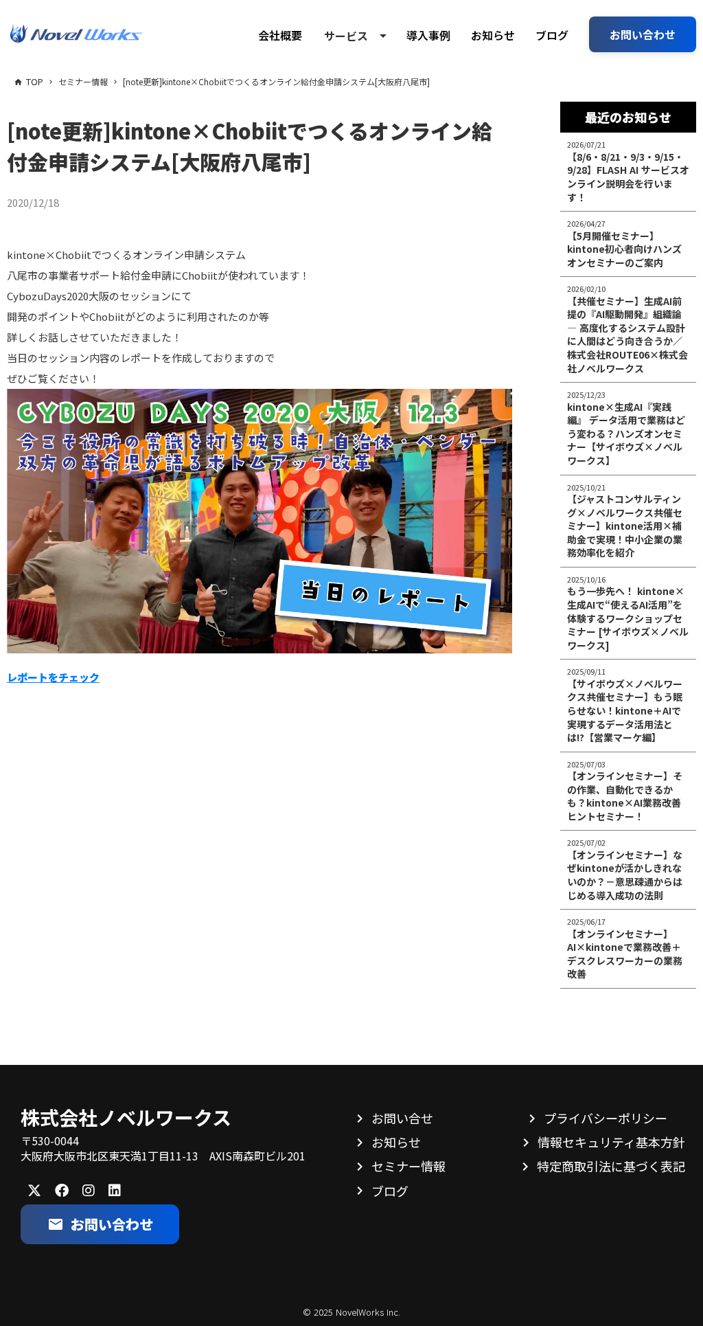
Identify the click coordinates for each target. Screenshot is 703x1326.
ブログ (551, 35)
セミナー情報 (408, 1166)
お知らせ (493, 35)
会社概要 (280, 35)
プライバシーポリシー (605, 1118)
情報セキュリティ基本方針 (611, 1142)
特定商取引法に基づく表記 (611, 1166)
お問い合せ (402, 1118)
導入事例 (428, 35)
